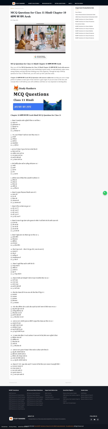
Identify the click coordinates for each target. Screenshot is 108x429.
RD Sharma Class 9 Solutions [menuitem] (33, 395)
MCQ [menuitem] (70, 3)
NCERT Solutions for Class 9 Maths (84, 26)
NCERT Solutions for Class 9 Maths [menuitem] (16, 401)
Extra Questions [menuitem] (60, 3)
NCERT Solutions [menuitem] (33, 3)
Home (12, 8)
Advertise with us (23, 426)
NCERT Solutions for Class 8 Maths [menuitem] (16, 407)
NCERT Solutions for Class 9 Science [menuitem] (17, 403)
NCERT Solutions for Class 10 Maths (84, 19)
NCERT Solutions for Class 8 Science (84, 33)
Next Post (68, 382)
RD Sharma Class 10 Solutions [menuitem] (33, 393)
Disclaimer (5, 426)
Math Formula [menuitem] (48, 393)
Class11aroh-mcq (19, 8)
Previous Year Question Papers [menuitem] (70, 393)
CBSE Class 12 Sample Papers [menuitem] (69, 403)
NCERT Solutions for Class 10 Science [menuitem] (17, 397)
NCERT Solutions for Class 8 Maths (84, 31)
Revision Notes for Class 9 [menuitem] (87, 397)
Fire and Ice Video (80, 24)
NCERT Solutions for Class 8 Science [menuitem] (17, 409)
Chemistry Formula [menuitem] (49, 397)
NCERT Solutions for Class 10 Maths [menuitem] (16, 395)
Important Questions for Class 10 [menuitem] (52, 399)
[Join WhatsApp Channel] (105, 193)
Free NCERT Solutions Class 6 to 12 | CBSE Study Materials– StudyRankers (54, 426)
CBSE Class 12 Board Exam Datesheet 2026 (86, 17)
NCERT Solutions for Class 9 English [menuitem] (17, 405)
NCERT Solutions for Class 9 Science (84, 28)
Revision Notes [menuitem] (46, 3)
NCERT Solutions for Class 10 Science (84, 21)
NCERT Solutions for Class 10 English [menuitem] (17, 399)
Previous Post (13, 382)
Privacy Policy (13, 426)
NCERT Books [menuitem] (83, 393)
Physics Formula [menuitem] (48, 395)
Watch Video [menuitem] (79, 3)
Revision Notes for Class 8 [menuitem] (86, 399)
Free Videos (78, 12)
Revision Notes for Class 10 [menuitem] (87, 395)
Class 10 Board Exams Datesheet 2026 (85, 14)
